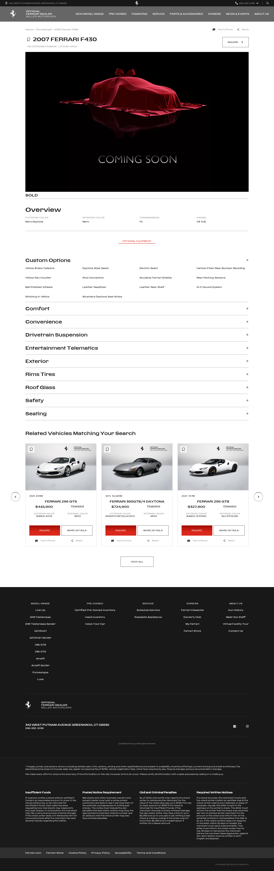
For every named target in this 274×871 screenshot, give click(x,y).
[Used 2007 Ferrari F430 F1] (137, 122)
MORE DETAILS (76, 530)
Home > (30, 29)
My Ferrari (192, 624)
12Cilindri (40, 631)
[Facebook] (234, 726)
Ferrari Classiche (192, 610)
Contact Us (235, 631)
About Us (261, 14)
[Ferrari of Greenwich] (137, 3)
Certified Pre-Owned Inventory (95, 610)
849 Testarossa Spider (40, 624)
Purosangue (41, 672)
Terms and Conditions (151, 853)
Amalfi (40, 658)
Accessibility (123, 853)
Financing (139, 14)
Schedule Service (148, 610)
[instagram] (247, 726)
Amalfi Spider (40, 665)
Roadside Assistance (148, 617)
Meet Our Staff (236, 617)
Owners (214, 14)
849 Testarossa (40, 617)
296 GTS (40, 651)
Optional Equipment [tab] (137, 241)
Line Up (40, 610)
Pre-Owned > (44, 29)
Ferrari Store (55, 853)
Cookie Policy (77, 853)
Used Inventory (95, 617)
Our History (235, 610)
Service (159, 14)
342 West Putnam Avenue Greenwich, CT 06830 (67, 724)
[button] (30, 483)
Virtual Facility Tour (236, 624)
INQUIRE (44, 530)
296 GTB (40, 644)
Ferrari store (192, 631)
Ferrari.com (33, 853)
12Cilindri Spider (40, 637)
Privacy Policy (100, 853)
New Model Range (90, 14)
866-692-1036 (34, 728)
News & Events (237, 14)
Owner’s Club (192, 617)
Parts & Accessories (186, 14)
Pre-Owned (118, 14)
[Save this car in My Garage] (28, 39)
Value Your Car (95, 624)
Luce (40, 679)
